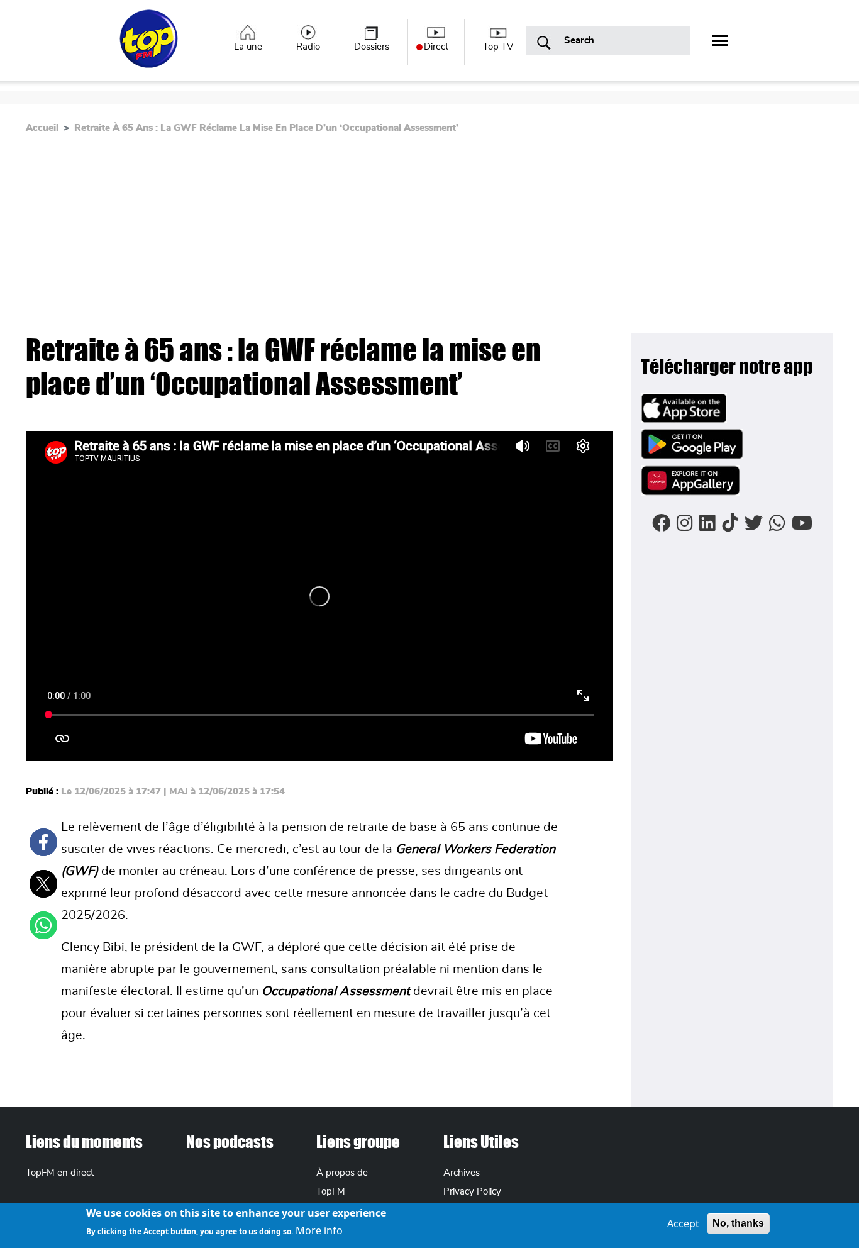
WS (43, 925)
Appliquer (544, 43)
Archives (461, 1173)
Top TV (498, 47)
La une (248, 47)
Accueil (42, 128)
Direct (436, 47)
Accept (683, 1223)
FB (43, 842)
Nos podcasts (230, 1141)
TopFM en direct (60, 1173)
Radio (308, 47)
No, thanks (738, 1223)
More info (319, 1230)
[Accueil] (149, 46)
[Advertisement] (429, 238)
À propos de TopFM (342, 1182)
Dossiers (371, 47)
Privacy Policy (472, 1191)
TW (43, 884)
